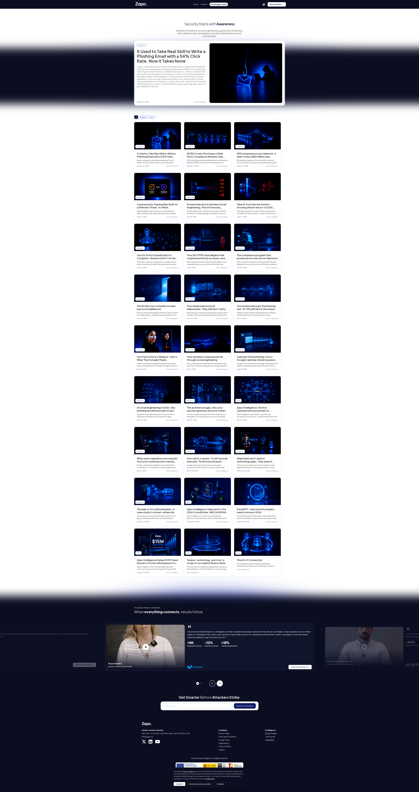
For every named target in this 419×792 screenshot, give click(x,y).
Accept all (179, 784)
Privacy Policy (224, 733)
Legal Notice (223, 743)
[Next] (220, 683)
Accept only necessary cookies (200, 784)
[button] (263, 4)
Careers (221, 750)
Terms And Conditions (227, 737)
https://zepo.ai (188, 771)
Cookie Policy (224, 740)
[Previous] (212, 683)
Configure (220, 784)
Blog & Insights (271, 733)
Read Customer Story (83, 665)
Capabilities (270, 740)
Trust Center (270, 737)
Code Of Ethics (224, 746)
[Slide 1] (197, 683)
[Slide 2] (200, 683)
